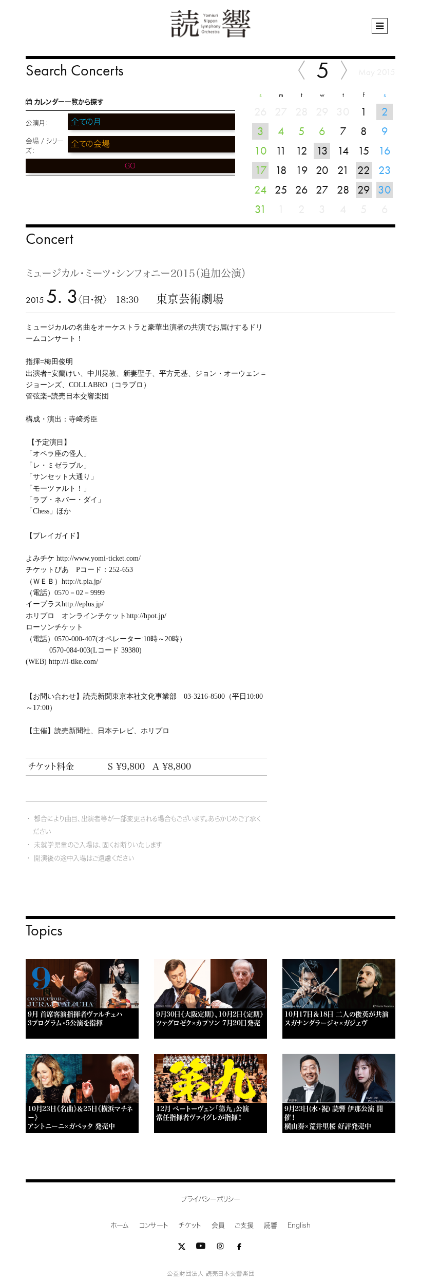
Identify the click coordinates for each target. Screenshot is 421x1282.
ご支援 (244, 1225)
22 (363, 170)
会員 (218, 1225)
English (299, 1225)
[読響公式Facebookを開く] (239, 1248)
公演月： (37, 123)
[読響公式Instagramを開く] (220, 1248)
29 (363, 190)
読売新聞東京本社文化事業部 (130, 696)
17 (261, 170)
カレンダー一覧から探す (68, 102)
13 (322, 151)
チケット (190, 1225)
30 (384, 190)
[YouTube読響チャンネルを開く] (200, 1248)
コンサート (153, 1225)
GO (130, 165)
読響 (270, 1225)
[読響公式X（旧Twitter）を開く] (182, 1248)
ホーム (119, 1225)
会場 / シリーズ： (45, 146)
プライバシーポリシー (210, 1199)
